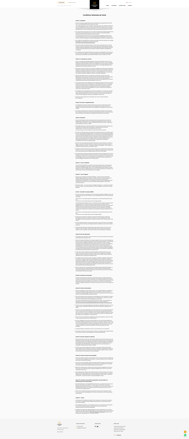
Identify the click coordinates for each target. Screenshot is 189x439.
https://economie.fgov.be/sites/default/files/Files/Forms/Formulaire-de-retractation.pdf (94, 302)
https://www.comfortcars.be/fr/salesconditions (85, 42)
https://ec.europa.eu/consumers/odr (97, 412)
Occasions (114, 5)
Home (107, 5)
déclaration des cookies (118, 431)
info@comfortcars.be (72, 2)
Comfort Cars (122, 5)
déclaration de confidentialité (119, 429)
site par (115, 435)
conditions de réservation (119, 428)
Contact (130, 5)
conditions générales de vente (120, 426)
